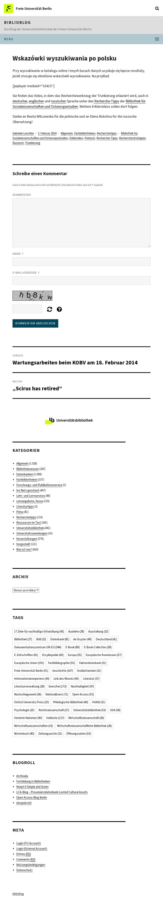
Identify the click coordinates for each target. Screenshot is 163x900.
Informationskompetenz (31, 679)
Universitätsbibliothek (30, 528)
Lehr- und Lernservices (30, 496)
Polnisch (89, 138)
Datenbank (59, 639)
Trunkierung (32, 143)
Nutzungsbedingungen (30, 865)
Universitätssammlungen (31, 533)
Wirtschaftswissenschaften (33, 726)
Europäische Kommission (104, 655)
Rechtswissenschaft (54, 710)
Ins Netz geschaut (27, 490)
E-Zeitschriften (26, 655)
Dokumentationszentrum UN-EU (37, 647)
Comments (25, 859)
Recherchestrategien (132, 138)
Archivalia (22, 776)
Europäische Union (29, 663)
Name (18, 254)
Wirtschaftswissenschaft (86, 718)
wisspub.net (24, 803)
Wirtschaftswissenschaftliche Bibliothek (84, 726)
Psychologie (24, 710)
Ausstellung (98, 632)
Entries (23, 854)
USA (115, 710)
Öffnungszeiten (78, 734)
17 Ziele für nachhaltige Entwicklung (39, 632)
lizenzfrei (58, 686)
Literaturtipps (25, 507)
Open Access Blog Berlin (31, 797)
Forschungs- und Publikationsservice (39, 485)
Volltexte (55, 718)
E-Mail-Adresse (26, 272)
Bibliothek (23, 639)
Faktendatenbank (92, 663)
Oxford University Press (31, 702)
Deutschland (106, 639)
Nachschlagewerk (27, 694)
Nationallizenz (57, 694)
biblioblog (17, 22)
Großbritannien (89, 671)
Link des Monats (66, 679)
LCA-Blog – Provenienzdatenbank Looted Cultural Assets (52, 792)
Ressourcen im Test (28, 523)
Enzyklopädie (53, 655)
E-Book (72, 647)
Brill (41, 639)
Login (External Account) (31, 849)
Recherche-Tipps (106, 101)
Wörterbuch (24, 734)
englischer (36, 101)
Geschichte (62, 671)
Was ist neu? (24, 550)
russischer (58, 101)
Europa (75, 655)
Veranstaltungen (26, 539)
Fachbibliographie (61, 663)
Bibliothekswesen (27, 469)
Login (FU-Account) (28, 843)
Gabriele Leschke (23, 133)
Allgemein (67, 133)
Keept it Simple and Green (32, 787)
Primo (19, 512)
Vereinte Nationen (28, 718)
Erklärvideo (76, 138)
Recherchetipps (107, 133)
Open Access (83, 694)
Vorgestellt (23, 544)
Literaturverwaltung (29, 686)
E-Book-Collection (98, 647)
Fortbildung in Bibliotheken (33, 781)
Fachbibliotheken (84, 133)
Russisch (18, 143)
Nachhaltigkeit (82, 686)
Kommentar (22, 195)
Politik (98, 702)
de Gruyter (82, 639)
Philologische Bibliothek (70, 702)
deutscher (20, 101)
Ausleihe (76, 632)
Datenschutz (24, 870)
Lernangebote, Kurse (29, 501)
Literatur (91, 679)
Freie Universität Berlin (31, 671)
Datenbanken (24, 474)
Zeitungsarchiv (50, 734)
